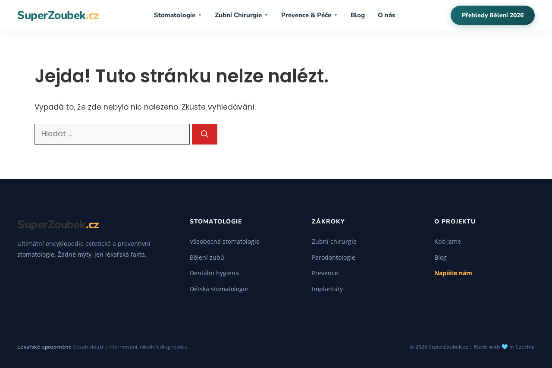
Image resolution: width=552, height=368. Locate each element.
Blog (358, 15)
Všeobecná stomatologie (225, 241)
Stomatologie (178, 15)
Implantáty (327, 289)
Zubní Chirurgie (241, 15)
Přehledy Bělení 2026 (493, 15)
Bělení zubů (207, 257)
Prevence (325, 273)
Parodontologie (333, 257)
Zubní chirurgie (334, 241)
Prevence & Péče (309, 15)
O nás (386, 15)
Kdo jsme (447, 241)
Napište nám (453, 273)
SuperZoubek (57, 15)
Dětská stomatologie (219, 289)
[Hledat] (204, 134)
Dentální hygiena (214, 273)
